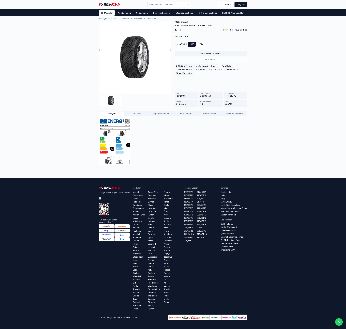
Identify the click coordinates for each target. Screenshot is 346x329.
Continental (138, 195)
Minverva (137, 292)
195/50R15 (188, 211)
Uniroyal (151, 221)
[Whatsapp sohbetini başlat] (339, 322)
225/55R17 (201, 205)
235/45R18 (201, 215)
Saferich (167, 263)
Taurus (136, 250)
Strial (135, 270)
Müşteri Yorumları (228, 215)
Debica (136, 296)
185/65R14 (188, 202)
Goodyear (137, 205)
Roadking (168, 289)
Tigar (135, 299)
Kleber (136, 260)
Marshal (136, 234)
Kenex (166, 202)
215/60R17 (201, 208)
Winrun (151, 228)
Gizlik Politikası (227, 224)
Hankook (137, 202)
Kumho (136, 211)
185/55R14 (188, 195)
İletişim (224, 195)
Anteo (166, 244)
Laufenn (136, 224)
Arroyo (167, 250)
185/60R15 (188, 205)
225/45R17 (188, 240)
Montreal (152, 198)
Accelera (168, 234)
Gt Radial (152, 292)
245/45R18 (201, 218)
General (136, 302)
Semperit (152, 195)
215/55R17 (201, 202)
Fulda (135, 286)
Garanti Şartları (227, 246)
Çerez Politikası (227, 233)
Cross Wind (153, 192)
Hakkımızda (226, 192)
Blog (223, 198)
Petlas (135, 247)
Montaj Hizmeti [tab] (210, 113)
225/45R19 (201, 221)
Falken (136, 240)
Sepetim (227, 4)
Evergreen (152, 257)
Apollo (166, 205)
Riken (135, 244)
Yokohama (137, 221)
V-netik (167, 276)
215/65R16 (188, 237)
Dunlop (136, 273)
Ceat (150, 253)
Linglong (152, 208)
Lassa (135, 218)
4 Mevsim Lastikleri (162, 13)
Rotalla (151, 276)
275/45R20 (202, 234)
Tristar (166, 296)
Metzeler (168, 240)
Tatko (150, 224)
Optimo (151, 309)
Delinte (151, 218)
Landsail (151, 247)
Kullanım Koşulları (228, 230)
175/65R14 (188, 198)
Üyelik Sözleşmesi (229, 227)
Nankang (137, 231)
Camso (167, 247)
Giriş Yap (241, 4)
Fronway (167, 192)
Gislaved (152, 244)
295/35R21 (201, 237)
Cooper (151, 234)
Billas (166, 228)
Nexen (136, 228)
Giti (165, 279)
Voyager (167, 218)
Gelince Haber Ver (212, 54)
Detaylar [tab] (112, 113)
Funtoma (152, 215)
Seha (150, 305)
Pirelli (135, 198)
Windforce (152, 286)
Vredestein (169, 198)
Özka (166, 211)
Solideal (167, 224)
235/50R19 (201, 228)
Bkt (134, 283)
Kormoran (137, 237)
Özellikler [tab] (136, 113)
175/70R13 (188, 192)
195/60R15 (188, 215)
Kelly (150, 270)
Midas (166, 195)
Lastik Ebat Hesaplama (230, 205)
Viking (135, 309)
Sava (135, 263)
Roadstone (153, 283)
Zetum (166, 302)
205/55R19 (201, 231)
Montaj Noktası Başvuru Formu (234, 208)
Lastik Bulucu (226, 202)
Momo (151, 205)
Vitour (150, 231)
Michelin (136, 192)
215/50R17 (201, 192)
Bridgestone (138, 208)
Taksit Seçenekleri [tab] (234, 113)
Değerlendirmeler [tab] (161, 113)
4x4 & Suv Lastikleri (207, 13)
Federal (167, 270)
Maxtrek (167, 237)
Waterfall (137, 276)
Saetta (151, 263)
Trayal (166, 231)
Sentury (151, 273)
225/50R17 (201, 195)
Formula (167, 273)
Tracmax (152, 250)
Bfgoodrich (138, 257)
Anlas (150, 240)
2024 (201, 44)
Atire (166, 215)
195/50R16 (188, 221)
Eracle (166, 266)
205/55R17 (201, 198)
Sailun (166, 292)
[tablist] (173, 113)
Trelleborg (152, 296)
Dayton (151, 202)
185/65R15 (188, 208)
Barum (135, 266)
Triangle (136, 289)
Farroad (151, 260)
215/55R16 (188, 231)
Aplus (150, 237)
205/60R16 (189, 234)
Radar (150, 266)
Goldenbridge (154, 289)
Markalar (108, 13)
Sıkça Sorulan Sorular (230, 211)
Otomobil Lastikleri (185, 13)
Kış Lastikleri (142, 13)
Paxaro (167, 260)
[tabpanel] (173, 141)
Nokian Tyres (139, 215)
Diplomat (152, 302)
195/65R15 (188, 218)
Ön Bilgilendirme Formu (231, 240)
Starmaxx (137, 253)
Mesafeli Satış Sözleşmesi (232, 237)
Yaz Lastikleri (124, 13)
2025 (191, 44)
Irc (165, 283)
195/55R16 (188, 224)
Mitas (166, 208)
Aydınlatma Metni (228, 250)
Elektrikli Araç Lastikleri (233, 13)
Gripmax (151, 299)
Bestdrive (168, 257)
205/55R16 (188, 228)
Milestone (137, 305)
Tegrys (167, 253)
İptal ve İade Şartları (229, 243)
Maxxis (167, 286)
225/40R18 (201, 211)
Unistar (167, 299)
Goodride (152, 211)
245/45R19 (201, 224)
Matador (136, 279)
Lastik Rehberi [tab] (185, 113)
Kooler (166, 221)
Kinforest (152, 279)
